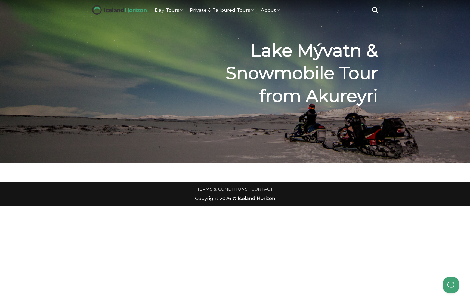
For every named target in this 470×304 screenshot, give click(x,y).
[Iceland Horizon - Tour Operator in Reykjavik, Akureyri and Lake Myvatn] (119, 10)
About (268, 10)
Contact (262, 189)
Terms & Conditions (222, 189)
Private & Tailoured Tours (220, 10)
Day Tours (167, 10)
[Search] (375, 10)
